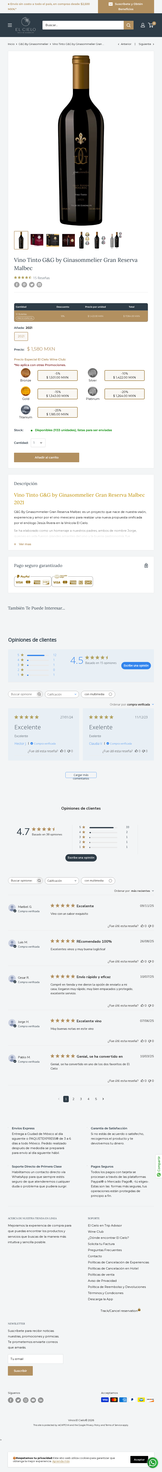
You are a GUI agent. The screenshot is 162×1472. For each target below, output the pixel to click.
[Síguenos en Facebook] (10, 1400)
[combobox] (62, 694)
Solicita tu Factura (101, 1244)
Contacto (95, 1256)
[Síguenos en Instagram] (25, 1400)
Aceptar (139, 1459)
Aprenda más (61, 1461)
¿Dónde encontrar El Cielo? (108, 1238)
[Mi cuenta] (143, 25)
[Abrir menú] (10, 25)
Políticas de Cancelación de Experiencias (118, 1262)
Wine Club (96, 1231)
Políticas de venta (101, 1274)
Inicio (11, 44)
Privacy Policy (93, 1425)
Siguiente (145, 44)
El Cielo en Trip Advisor (105, 1225)
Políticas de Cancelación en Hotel (113, 1268)
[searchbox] (22, 694)
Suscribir (20, 1371)
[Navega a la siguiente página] (103, 1099)
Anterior (126, 44)
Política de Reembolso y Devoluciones (117, 1287)
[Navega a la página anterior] (58, 1099)
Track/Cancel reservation (119, 1311)
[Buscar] (129, 25)
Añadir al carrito (47, 457)
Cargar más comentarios (81, 775)
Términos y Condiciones (105, 1293)
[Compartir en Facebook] (17, 284)
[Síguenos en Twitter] (18, 1400)
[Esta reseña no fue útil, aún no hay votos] (68, 751)
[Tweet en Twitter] (32, 284)
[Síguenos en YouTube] (33, 1400)
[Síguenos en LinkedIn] (40, 1400)
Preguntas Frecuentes (105, 1250)
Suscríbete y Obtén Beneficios (129, 6)
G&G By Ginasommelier (33, 44)
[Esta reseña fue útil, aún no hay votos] (61, 751)
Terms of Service (113, 1425)
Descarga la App (100, 1299)
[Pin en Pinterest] (24, 284)
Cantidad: (21, 443)
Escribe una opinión (136, 665)
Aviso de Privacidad (102, 1281)
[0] (150, 25)
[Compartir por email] (39, 284)
